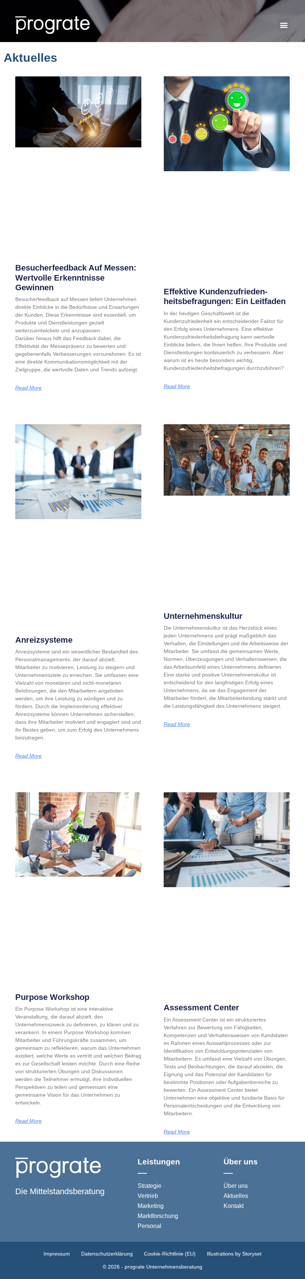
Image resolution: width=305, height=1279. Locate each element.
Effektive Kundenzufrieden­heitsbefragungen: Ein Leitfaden (225, 296)
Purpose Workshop (52, 997)
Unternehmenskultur (203, 616)
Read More (28, 387)
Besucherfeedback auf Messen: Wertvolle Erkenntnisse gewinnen (75, 277)
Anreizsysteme (44, 640)
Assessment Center (201, 1007)
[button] (283, 25)
